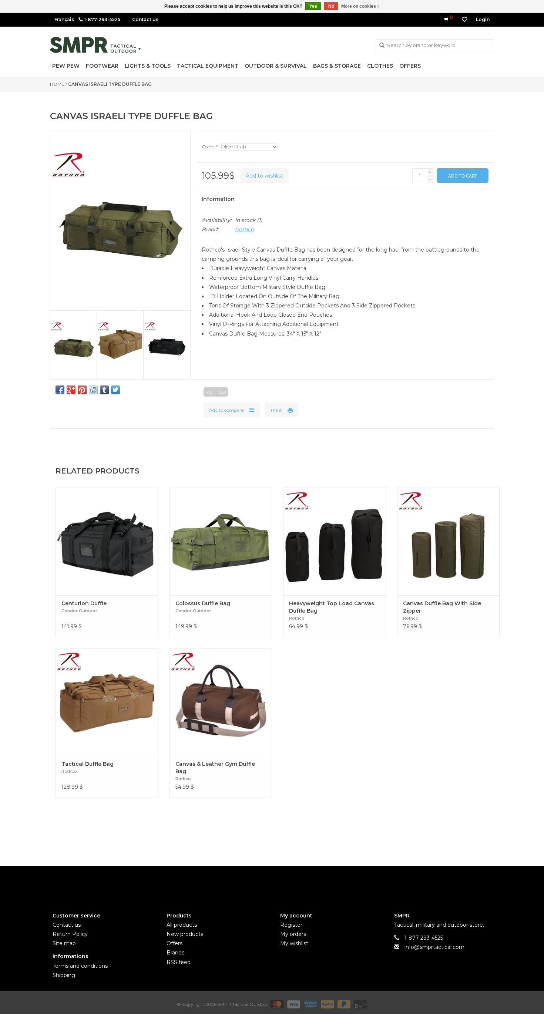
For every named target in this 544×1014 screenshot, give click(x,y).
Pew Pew (66, 66)
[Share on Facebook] (60, 389)
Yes (313, 6)
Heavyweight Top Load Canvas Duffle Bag (331, 607)
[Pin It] (82, 389)
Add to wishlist (264, 175)
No (331, 6)
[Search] (382, 45)
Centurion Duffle (84, 603)
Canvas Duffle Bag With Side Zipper (442, 607)
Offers (410, 66)
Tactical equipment (207, 66)
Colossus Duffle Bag (202, 603)
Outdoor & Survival (276, 66)
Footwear (102, 66)
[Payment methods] (276, 1004)
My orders (293, 934)
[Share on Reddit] (93, 389)
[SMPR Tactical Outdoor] (95, 45)
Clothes (380, 66)
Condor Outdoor (79, 610)
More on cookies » (360, 6)
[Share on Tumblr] (104, 389)
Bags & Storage (337, 66)
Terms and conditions (80, 966)
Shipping (64, 975)
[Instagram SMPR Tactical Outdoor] (285, 883)
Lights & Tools (148, 66)
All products (182, 925)
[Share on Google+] (71, 389)
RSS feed (179, 962)
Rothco (244, 229)
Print (276, 410)
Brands (175, 952)
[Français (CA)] (64, 19)
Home (57, 84)
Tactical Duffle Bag (87, 764)
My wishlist (294, 943)
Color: (209, 146)
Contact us (145, 19)
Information (218, 199)
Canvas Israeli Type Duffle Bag (110, 84)
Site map (64, 943)
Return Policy (70, 934)
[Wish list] (464, 20)
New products (185, 934)
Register (291, 925)
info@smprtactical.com (434, 947)
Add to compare (226, 410)
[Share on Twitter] (115, 389)
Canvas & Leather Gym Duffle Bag (215, 768)
